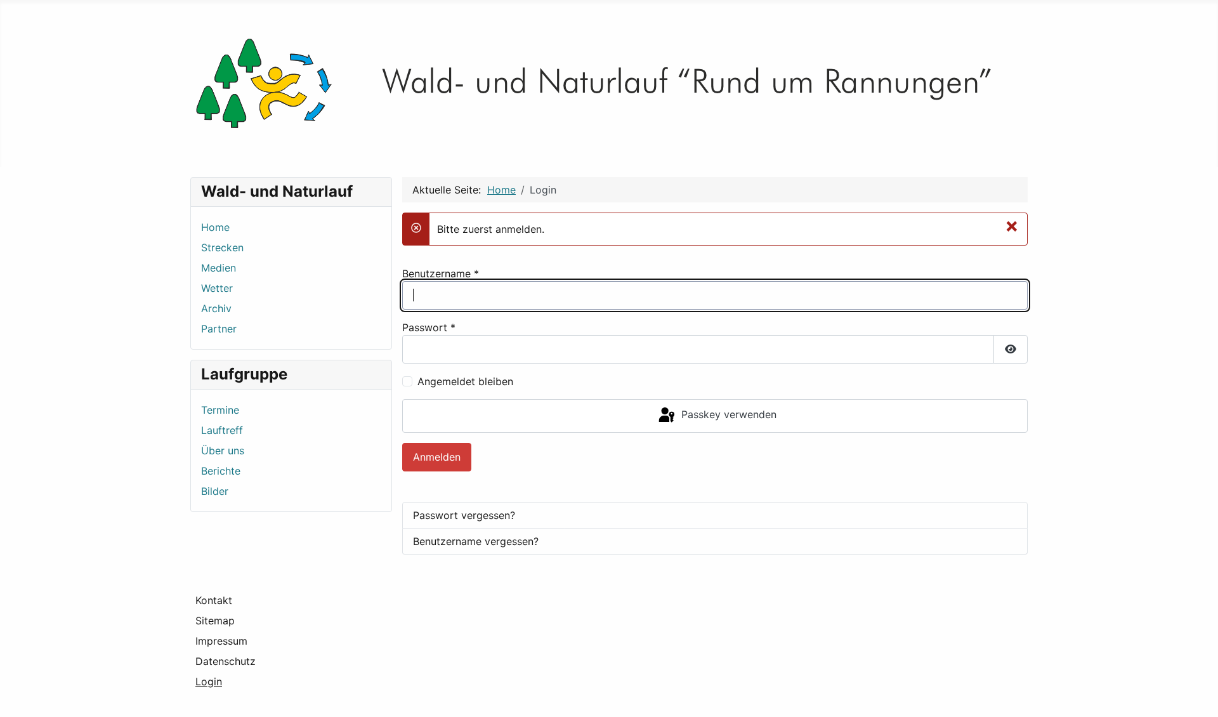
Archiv (216, 308)
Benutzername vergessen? (476, 541)
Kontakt (213, 600)
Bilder (214, 491)
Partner (219, 328)
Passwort (428, 327)
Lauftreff (222, 430)
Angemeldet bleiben (465, 381)
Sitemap (215, 620)
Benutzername (440, 273)
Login (208, 681)
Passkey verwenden (727, 415)
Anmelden (437, 457)
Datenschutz (225, 661)
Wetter (217, 288)
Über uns (222, 450)
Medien (218, 267)
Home (215, 227)
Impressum (221, 641)
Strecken (222, 247)
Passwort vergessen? (464, 515)
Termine (220, 410)
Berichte (220, 470)
